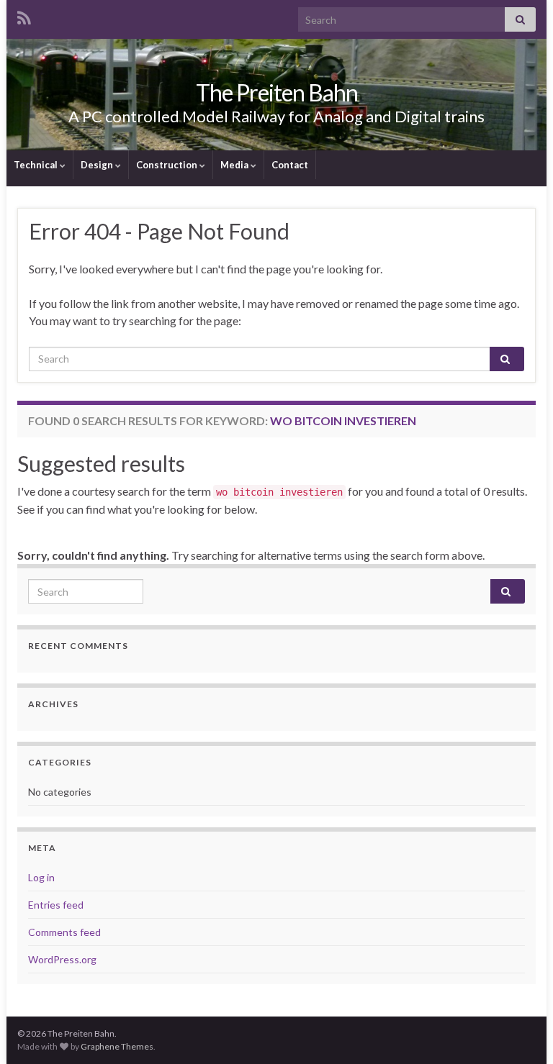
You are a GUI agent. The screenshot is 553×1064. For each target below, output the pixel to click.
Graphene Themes (117, 1046)
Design (98, 164)
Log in (41, 877)
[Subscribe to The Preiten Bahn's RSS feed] (24, 15)
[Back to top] (521, 1032)
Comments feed (64, 932)
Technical (37, 164)
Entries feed (56, 905)
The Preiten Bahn (277, 92)
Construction (167, 164)
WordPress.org (62, 959)
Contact (289, 164)
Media (235, 164)
